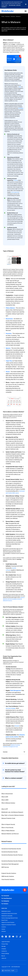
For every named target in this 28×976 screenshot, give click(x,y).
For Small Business (6, 898)
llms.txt (3, 956)
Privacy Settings (5, 953)
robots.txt (3, 958)
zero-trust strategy (10, 708)
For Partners (4, 903)
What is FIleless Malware (8, 830)
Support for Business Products (8, 924)
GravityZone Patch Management (10, 864)
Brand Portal (4, 920)
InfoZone (13, 16)
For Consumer (5, 895)
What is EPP (4, 809)
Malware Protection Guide (8, 818)
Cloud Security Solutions (7, 879)
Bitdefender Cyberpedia (6, 915)
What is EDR (4, 797)
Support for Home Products (7, 922)
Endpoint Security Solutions (8, 873)
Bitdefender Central (5, 911)
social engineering (15, 192)
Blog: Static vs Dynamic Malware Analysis (12, 815)
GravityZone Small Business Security (11, 848)
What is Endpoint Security (8, 824)
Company (3, 948)
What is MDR (4, 800)
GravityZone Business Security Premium (12, 855)
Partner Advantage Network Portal (9, 918)
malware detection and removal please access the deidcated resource (14, 599)
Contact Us (4, 951)
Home (2, 16)
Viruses (8, 371)
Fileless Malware (10, 308)
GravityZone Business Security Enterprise (12, 861)
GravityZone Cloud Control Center (9, 913)
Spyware (8, 348)
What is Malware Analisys (8, 803)
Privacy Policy (4, 944)
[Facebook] (2, 936)
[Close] (26, 4)
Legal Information (5, 941)
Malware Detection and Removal (10, 833)
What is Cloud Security (7, 827)
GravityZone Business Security (9, 852)
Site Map (3, 946)
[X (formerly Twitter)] (6, 936)
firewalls (17, 726)
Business (7, 16)
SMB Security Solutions (7, 876)
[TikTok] (20, 936)
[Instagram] (17, 936)
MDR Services (5, 867)
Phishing (16, 180)
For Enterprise (5, 901)
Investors (3, 927)
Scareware (9, 333)
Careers (3, 929)
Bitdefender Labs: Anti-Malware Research (12, 812)
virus (20, 86)
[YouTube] (13, 936)
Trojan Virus (9, 361)
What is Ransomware (7, 793)
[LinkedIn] (9, 936)
